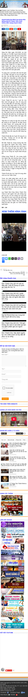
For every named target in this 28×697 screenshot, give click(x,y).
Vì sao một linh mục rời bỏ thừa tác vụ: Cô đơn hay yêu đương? (17, 458)
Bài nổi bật (11, 440)
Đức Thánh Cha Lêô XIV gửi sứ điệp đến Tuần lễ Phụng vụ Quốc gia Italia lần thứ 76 (13, 285)
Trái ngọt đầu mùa (7, 270)
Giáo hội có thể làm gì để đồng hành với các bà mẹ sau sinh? (18, 451)
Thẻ (24, 440)
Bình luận (5, 354)
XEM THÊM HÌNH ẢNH (14, 211)
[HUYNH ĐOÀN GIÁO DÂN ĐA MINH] (14, 4)
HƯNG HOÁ (8, 12)
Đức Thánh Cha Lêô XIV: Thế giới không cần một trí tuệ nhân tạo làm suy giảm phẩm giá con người (14, 324)
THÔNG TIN (14, 10)
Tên (3, 369)
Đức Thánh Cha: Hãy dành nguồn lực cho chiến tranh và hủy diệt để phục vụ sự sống (13, 334)
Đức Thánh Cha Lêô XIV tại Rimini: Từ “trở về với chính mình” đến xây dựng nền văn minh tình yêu (14, 307)
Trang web (5, 379)
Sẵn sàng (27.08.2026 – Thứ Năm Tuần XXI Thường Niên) (17, 477)
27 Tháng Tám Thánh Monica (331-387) (17, 484)
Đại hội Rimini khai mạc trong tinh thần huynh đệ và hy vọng (13, 316)
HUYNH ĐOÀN (12, 26)
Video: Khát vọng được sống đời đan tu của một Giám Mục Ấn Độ (17, 273)
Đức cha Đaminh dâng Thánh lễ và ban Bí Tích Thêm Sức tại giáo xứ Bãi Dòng (17, 444)
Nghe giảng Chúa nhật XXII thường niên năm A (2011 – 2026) (17, 471)
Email (4, 374)
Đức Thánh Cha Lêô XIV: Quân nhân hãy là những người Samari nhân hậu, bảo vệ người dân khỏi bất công (13, 296)
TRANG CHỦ (5, 10)
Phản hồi (18, 440)
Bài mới (3, 440)
